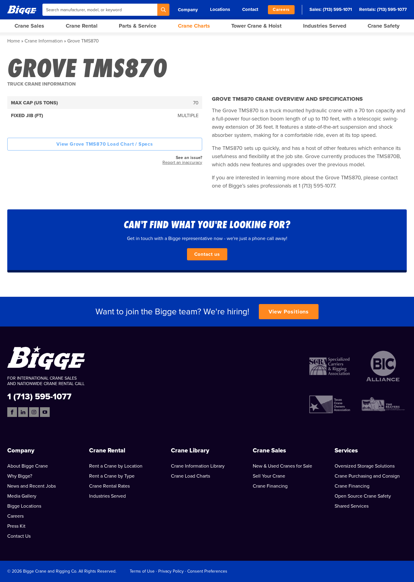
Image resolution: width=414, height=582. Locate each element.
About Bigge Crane (27, 466)
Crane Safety (383, 25)
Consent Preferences (207, 571)
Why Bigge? (19, 476)
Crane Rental (82, 25)
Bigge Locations (24, 506)
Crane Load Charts (190, 476)
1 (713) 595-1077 (39, 396)
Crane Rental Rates (109, 486)
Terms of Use (142, 571)
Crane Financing (270, 486)
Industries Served (324, 25)
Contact (250, 9)
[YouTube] (45, 412)
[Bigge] (21, 10)
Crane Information (44, 41)
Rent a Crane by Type (112, 476)
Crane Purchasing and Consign (367, 476)
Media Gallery (21, 496)
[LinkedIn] (23, 412)
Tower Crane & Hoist (256, 25)
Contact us (207, 254)
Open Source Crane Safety (363, 496)
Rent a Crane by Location (115, 466)
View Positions (289, 311)
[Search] (163, 10)
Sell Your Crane (269, 476)
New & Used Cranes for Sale (282, 466)
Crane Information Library (198, 466)
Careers (281, 9)
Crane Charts (194, 25)
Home (13, 41)
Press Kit (16, 526)
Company (188, 9)
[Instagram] (34, 412)
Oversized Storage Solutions (365, 466)
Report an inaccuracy (182, 162)
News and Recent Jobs (31, 486)
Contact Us (19, 536)
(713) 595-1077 (392, 9)
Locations (220, 9)
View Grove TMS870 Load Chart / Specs (104, 144)
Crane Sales (29, 25)
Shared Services (352, 506)
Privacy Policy (171, 571)
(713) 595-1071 (337, 9)
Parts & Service (137, 25)
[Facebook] (12, 412)
